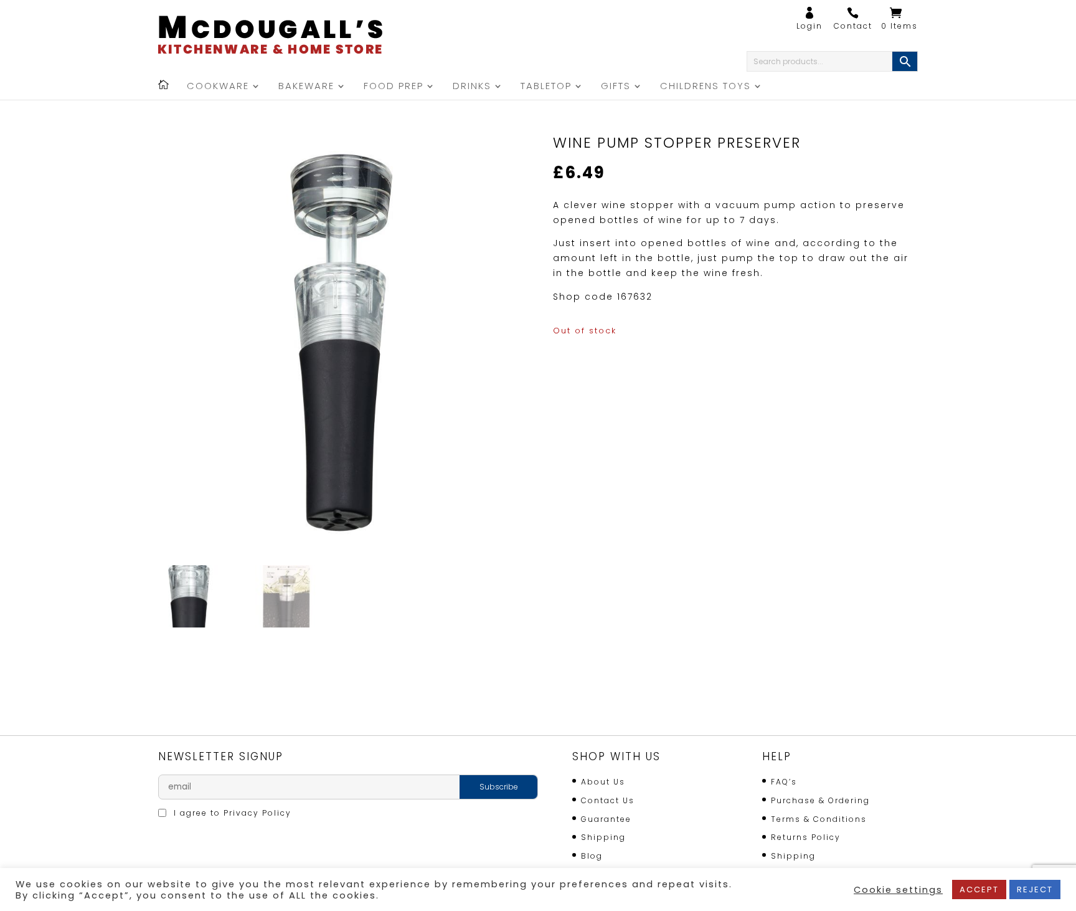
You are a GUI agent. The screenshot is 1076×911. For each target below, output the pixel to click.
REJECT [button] (1035, 889)
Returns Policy (806, 837)
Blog (592, 856)
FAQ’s (784, 781)
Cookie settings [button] (898, 889)
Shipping (603, 837)
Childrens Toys (705, 87)
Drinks (472, 87)
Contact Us (608, 800)
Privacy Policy (257, 813)
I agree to (231, 813)
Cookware (218, 87)
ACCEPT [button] (979, 889)
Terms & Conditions (819, 819)
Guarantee (606, 819)
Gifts (616, 87)
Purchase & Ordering (820, 800)
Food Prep (393, 87)
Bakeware (306, 87)
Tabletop (546, 87)
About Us (603, 781)
